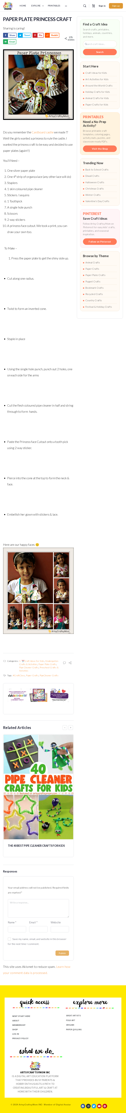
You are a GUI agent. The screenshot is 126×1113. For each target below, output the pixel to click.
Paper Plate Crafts (47, 664)
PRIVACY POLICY (20, 1038)
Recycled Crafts (94, 294)
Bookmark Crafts (94, 287)
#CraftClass (19, 675)
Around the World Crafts (98, 85)
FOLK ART (70, 1020)
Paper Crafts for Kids (96, 104)
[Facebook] (83, 1106)
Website (56, 922)
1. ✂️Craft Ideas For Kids (31, 661)
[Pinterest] (104, 1106)
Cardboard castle (43, 132)
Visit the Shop (100, 148)
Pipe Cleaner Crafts (29, 667)
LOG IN (15, 1034)
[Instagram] (88, 1106)
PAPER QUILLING (74, 1029)
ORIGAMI (70, 1025)
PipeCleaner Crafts (49, 675)
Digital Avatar (63, 1104)
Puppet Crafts (92, 281)
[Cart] (94, 6)
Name (12, 922)
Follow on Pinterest (100, 241)
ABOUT (15, 1020)
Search (100, 52)
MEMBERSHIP (18, 1025)
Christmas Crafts (94, 188)
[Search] (85, 6)
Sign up (116, 5)
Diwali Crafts (92, 175)
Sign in (102, 5)
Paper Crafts (32, 675)
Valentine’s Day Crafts (97, 201)
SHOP (15, 1029)
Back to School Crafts (96, 169)
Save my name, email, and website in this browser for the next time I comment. (37, 941)
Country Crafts (93, 300)
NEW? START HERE (21, 1016)
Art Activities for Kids (96, 79)
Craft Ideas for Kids (96, 72)
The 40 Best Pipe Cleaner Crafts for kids (36, 845)
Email (33, 922)
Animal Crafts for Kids (97, 98)
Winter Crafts (92, 194)
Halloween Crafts (94, 182)
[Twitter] (94, 1106)
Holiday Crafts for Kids (97, 91)
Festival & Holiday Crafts (98, 306)
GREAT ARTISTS (73, 1015)
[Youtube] (99, 1106)
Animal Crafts (92, 262)
